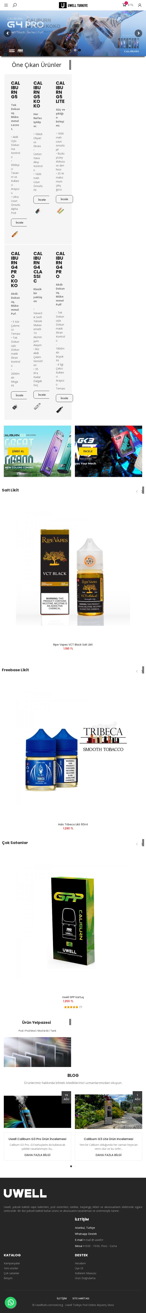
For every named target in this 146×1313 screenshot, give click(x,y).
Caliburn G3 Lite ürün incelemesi (108, 1139)
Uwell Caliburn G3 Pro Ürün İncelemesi (37, 1139)
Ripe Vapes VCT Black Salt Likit (73, 645)
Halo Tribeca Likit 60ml (73, 824)
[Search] (14, 5)
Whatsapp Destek (86, 1234)
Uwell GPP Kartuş (73, 997)
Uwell (68, 1305)
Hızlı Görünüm (134, 512)
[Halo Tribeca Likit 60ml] (73, 748)
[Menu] (8, 5)
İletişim (62, 1298)
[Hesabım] (137, 5)
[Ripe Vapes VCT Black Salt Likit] (73, 569)
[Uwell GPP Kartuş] (73, 921)
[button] (19, 222)
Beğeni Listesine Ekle (134, 504)
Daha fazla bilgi (37, 1155)
